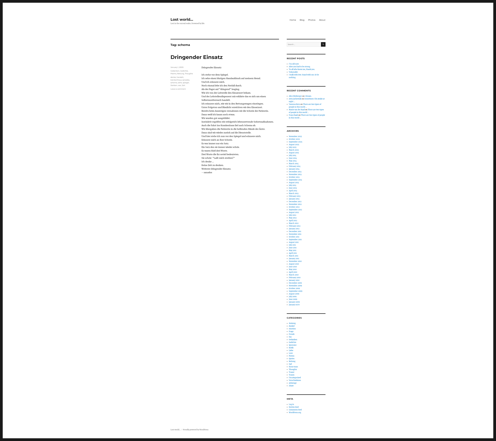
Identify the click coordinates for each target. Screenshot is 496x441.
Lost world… (182, 19)
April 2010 (293, 272)
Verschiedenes (295, 380)
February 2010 (294, 277)
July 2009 (293, 296)
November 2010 (295, 261)
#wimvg (292, 323)
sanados (185, 80)
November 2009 (295, 286)
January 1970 (294, 305)
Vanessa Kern (294, 104)
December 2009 (295, 283)
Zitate (291, 386)
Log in (291, 404)
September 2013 (295, 180)
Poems (173, 74)
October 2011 (294, 237)
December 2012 (295, 201)
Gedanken (175, 71)
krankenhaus (176, 80)
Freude (292, 334)
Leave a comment (178, 89)
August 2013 (294, 182)
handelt (180, 77)
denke (173, 77)
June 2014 (293, 158)
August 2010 (294, 264)
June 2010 (293, 267)
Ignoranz (292, 345)
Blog (302, 20)
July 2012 (292, 215)
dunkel (292, 326)
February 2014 (294, 166)
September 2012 (295, 210)
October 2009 (294, 288)
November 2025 (295, 136)
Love (291, 353)
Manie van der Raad (297, 110)
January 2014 (294, 169)
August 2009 (294, 294)
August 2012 (294, 212)
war (179, 85)
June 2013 (293, 188)
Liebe (291, 350)
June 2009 (293, 299)
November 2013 (295, 174)
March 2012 (294, 223)
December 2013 (295, 172)
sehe (180, 83)
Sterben (174, 85)
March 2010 (294, 275)
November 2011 (295, 234)
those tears (293, 367)
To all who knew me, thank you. (302, 69)
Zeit (183, 85)
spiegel (186, 83)
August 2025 (294, 144)
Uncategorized (295, 378)
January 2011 (294, 258)
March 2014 (294, 163)
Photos (311, 20)
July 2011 (292, 245)
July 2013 (292, 185)
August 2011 (294, 242)
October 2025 (294, 139)
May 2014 (293, 161)
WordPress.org (295, 412)
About (322, 20)
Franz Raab (293, 115)
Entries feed (294, 407)
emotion (292, 329)
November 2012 (295, 204)
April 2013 (293, 191)
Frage (291, 331)
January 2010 (294, 280)
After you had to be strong (299, 67)
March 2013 (293, 193)
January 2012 (294, 229)
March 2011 (293, 256)
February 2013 (294, 196)
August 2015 (294, 153)
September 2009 (295, 291)
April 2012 (293, 220)
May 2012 (293, 218)
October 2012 (294, 207)
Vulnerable (293, 72)
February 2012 (294, 226)
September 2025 (295, 142)
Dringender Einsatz (197, 57)
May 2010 (293, 269)
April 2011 (293, 253)
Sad (290, 364)
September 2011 (295, 239)
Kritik (291, 348)
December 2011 (295, 231)
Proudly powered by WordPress (195, 430)
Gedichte (184, 71)
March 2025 (294, 150)
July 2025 (292, 147)
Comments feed (295, 410)
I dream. (308, 96)
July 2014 (292, 155)
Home (293, 20)
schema (174, 83)
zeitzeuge (293, 383)
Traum (291, 375)
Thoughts (189, 74)
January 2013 (294, 199)
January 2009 (294, 302)
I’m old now (294, 64)
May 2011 (292, 250)
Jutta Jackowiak (295, 99)
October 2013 (294, 177)
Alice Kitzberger (295, 96)
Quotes (292, 359)
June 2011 (293, 248)
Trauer (291, 372)
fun (290, 337)
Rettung (180, 74)
